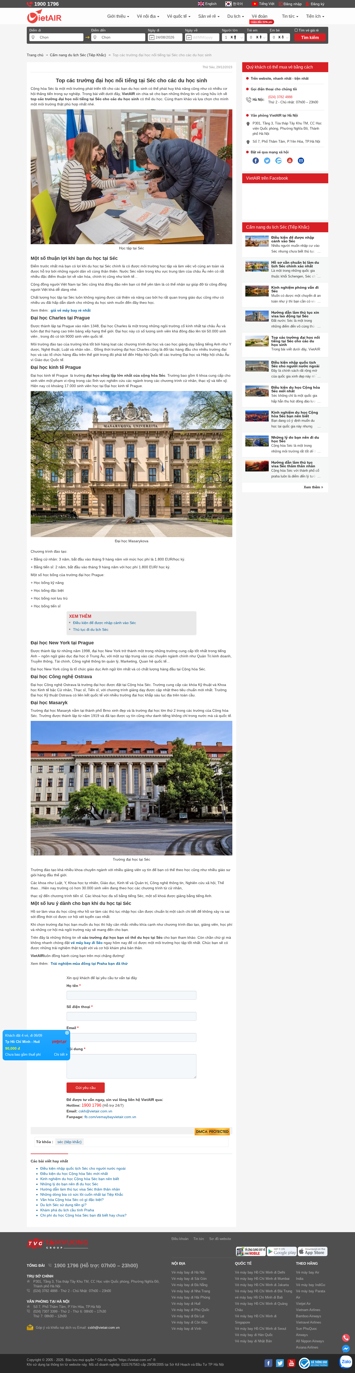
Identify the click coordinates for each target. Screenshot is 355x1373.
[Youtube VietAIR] (290, 161)
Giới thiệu (117, 16)
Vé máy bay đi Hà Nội (188, 1272)
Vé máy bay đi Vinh (186, 1329)
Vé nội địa (147, 16)
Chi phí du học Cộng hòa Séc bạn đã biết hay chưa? (82, 1215)
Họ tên (74, 986)
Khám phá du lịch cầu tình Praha (65, 1210)
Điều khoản (180, 1239)
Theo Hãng (307, 1263)
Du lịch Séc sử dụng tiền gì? (62, 1205)
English (210, 4)
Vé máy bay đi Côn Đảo (189, 1322)
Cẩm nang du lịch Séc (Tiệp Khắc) (277, 227)
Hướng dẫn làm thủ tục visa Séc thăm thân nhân (78, 1189)
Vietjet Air (303, 1304)
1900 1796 (91, 1105)
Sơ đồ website (220, 1239)
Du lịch (234, 16)
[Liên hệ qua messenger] (346, 1350)
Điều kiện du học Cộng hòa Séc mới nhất (72, 1174)
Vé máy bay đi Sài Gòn (189, 1279)
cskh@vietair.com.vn (95, 1111)
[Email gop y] (301, 161)
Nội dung (76, 1049)
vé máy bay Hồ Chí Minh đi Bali (259, 1297)
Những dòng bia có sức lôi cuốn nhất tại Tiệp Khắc (80, 1194)
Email (72, 1028)
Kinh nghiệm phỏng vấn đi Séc (295, 289)
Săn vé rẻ (207, 16)
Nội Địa (178, 1263)
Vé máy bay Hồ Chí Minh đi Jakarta (262, 1285)
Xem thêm (312, 487)
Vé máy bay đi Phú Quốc (190, 1310)
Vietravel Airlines (308, 1322)
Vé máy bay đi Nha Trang (191, 1291)
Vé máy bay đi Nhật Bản (253, 1341)
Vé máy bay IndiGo (310, 1285)
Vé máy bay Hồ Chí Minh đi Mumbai (262, 1279)
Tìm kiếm (310, 37)
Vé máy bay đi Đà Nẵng (189, 1285)
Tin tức (289, 16)
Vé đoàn (259, 16)
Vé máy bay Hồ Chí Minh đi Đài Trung (263, 1291)
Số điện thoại (80, 1007)
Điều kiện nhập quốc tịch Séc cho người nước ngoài (81, 1168)
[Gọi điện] (346, 1339)
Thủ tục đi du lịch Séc (90, 629)
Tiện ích (314, 16)
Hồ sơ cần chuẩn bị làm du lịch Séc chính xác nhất (295, 264)
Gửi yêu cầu (86, 1088)
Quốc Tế (243, 1263)
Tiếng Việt (266, 4)
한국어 (238, 4)
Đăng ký (317, 4)
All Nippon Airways (310, 1341)
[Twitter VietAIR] (267, 161)
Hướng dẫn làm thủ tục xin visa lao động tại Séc (295, 314)
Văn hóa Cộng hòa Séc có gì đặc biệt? (70, 1200)
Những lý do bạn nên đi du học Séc (67, 1184)
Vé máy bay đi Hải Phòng (191, 1297)
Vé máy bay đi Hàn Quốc (254, 1335)
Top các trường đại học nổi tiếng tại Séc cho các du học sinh (295, 341)
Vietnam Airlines (308, 1310)
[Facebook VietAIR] (256, 161)
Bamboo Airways (308, 1316)
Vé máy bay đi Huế (186, 1304)
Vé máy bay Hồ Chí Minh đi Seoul (260, 1329)
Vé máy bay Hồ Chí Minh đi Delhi (260, 1272)
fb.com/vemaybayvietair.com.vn (110, 1117)
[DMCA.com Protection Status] (212, 1132)
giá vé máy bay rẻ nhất (71, 310)
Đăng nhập (293, 4)
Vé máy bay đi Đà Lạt (188, 1316)
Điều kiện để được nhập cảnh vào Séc (104, 623)
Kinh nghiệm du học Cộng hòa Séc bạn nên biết (78, 1179)
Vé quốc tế (177, 16)
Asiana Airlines (307, 1347)
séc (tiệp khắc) (69, 1142)
